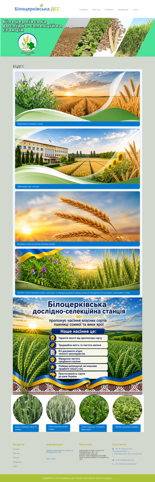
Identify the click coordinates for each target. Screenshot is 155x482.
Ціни (135, 9)
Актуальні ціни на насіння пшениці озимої (36, 244)
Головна (83, 9)
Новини (109, 9)
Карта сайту (50, 459)
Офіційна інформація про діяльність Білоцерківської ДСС (60, 451)
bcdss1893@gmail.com (124, 460)
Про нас (96, 9)
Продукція (123, 9)
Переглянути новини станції (30, 124)
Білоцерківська (37, 9)
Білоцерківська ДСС (67, 478)
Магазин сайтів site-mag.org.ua (100, 478)
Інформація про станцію (28, 186)
